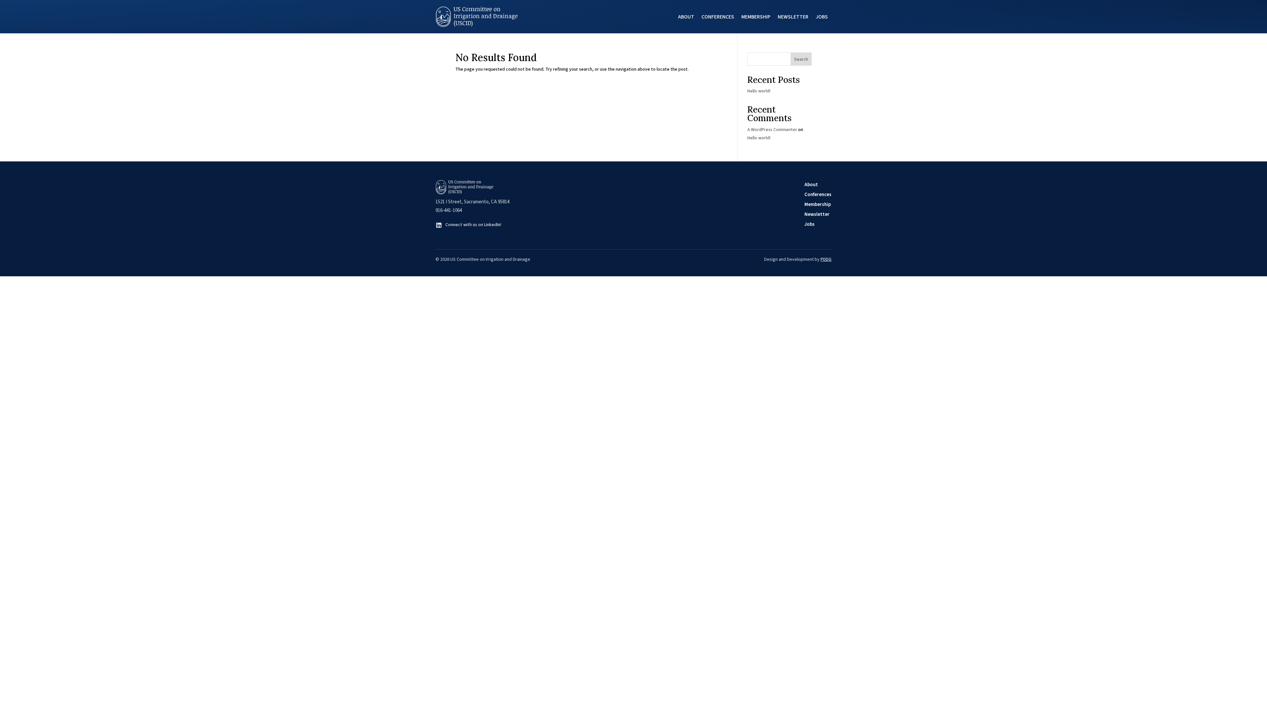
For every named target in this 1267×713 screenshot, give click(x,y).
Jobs (822, 16)
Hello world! (758, 91)
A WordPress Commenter (772, 129)
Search (801, 59)
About (686, 16)
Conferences (717, 16)
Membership (755, 16)
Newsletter (793, 16)
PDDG (826, 259)
